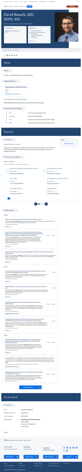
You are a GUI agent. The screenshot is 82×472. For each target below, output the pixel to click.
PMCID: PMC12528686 (29, 308)
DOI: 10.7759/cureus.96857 (16, 277)
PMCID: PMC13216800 (9, 242)
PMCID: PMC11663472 (18, 348)
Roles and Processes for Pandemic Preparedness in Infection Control (23, 219)
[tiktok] (73, 447)
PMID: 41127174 (41, 291)
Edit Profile (6, 432)
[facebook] (64, 447)
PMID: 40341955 (41, 325)
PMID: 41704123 (37, 241)
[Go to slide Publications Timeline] (41, 204)
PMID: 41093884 (21, 308)
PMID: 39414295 (30, 361)
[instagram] (67, 447)
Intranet (5, 463)
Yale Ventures (40, 102)
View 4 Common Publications (17, 173)
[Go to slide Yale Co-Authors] (39, 204)
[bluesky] (76, 447)
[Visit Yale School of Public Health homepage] (17, 440)
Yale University (22, 465)
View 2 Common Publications (17, 183)
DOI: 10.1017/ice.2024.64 (29, 379)
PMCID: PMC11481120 (38, 361)
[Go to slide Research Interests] (35, 204)
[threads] (64, 450)
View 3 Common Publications (54, 173)
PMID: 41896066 (20, 222)
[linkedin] (70, 447)
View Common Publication (53, 183)
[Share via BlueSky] (12, 55)
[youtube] (67, 450)
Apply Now (72, 6)
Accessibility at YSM (37, 463)
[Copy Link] (77, 63)
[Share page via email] (14, 55)
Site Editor (21, 463)
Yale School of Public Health (29, 102)
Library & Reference (38, 465)
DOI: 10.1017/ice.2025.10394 (20, 242)
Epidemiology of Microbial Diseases (12, 30)
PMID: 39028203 (21, 379)
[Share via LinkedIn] (9, 55)
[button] (66, 27)
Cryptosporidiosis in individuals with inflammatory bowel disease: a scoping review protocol (29, 358)
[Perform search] (77, 1)
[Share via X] (5, 55)
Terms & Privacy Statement (9, 465)
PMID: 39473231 (10, 348)
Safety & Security (66, 463)
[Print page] (16, 55)
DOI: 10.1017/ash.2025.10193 (16, 292)
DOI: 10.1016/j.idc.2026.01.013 (30, 222)
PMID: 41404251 (38, 275)
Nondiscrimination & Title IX (53, 463)
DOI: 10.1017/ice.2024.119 (28, 348)
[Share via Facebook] (7, 55)
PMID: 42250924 (48, 256)
